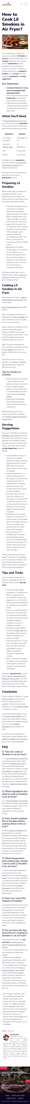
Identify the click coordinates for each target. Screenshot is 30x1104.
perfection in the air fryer (11, 436)
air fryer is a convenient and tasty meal (17, 90)
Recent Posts (11, 1030)
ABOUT (8, 1095)
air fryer (23, 557)
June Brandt (14, 1034)
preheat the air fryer (17, 764)
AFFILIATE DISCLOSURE (17, 1095)
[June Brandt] (6, 1040)
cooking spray (8, 147)
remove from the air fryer (18, 784)
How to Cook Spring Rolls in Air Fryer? (14, 1073)
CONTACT (20, 1098)
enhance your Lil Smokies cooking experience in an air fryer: (14, 944)
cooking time (19, 630)
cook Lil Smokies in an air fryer (17, 758)
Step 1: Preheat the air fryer (11, 307)
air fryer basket (19, 317)
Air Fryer (13, 580)
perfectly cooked (22, 706)
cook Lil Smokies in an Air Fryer (15, 121)
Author (4, 1030)
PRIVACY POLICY (11, 1098)
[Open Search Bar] (21, 4)
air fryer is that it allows (12, 716)
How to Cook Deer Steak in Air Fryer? (14, 1086)
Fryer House (19, 1036)
